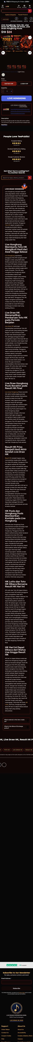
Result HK (8, 458)
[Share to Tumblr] (4, 764)
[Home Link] (7, 6)
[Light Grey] (3, 74)
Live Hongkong (10, 255)
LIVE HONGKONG (16, 98)
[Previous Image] (3, 52)
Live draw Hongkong (11, 392)
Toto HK (7, 225)
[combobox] (14, 11)
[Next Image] (30, 52)
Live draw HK (9, 326)
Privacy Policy (22, 992)
